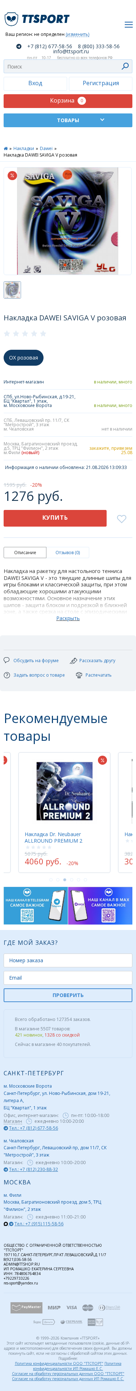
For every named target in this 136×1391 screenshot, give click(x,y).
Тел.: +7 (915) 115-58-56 (39, 1224)
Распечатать (99, 675)
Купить (55, 518)
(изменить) (77, 34)
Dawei (46, 148)
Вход (35, 83)
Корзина (66, 100)
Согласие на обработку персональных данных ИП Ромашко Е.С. (68, 1378)
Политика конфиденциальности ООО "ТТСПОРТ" (59, 1363)
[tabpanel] (64, 812)
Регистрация (101, 83)
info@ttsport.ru (71, 51)
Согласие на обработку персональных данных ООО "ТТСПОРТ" (68, 1373)
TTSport (38, 16)
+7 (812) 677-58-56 (49, 46)
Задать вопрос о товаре (39, 675)
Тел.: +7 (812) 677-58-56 (33, 1128)
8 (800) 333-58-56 (99, 46)
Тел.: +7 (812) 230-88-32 (33, 1169)
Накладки (23, 148)
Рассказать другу (97, 660)
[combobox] (68, 66)
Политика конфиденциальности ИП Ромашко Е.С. (77, 1366)
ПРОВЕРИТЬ (68, 995)
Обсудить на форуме (36, 660)
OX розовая (23, 357)
